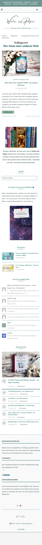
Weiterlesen (7, 112)
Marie (9, 322)
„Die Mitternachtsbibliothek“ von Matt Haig (21, 405)
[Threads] (20, 506)
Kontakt (35, 2)
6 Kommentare (23, 424)
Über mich (27, 2)
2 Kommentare (24, 394)
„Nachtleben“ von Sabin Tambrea (18, 398)
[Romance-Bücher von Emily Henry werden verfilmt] (8, 256)
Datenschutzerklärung (20, 4)
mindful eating (11, 298)
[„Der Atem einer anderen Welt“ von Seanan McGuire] (21, 63)
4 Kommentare (23, 401)
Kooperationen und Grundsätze (13, 2)
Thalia (23, 198)
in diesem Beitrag (27, 201)
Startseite (4, 36)
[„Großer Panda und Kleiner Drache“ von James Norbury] (21, 364)
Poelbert (9, 333)
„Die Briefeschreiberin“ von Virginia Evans (20, 391)
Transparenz (34, 4)
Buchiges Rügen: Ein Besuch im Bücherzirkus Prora (23, 422)
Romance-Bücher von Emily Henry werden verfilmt (27, 254)
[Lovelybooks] (17, 506)
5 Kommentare (21, 386)
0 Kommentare (22, 408)
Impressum (8, 4)
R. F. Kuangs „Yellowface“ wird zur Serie (27, 266)
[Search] (40, 10)
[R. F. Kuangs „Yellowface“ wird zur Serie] (8, 268)
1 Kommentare (21, 417)
